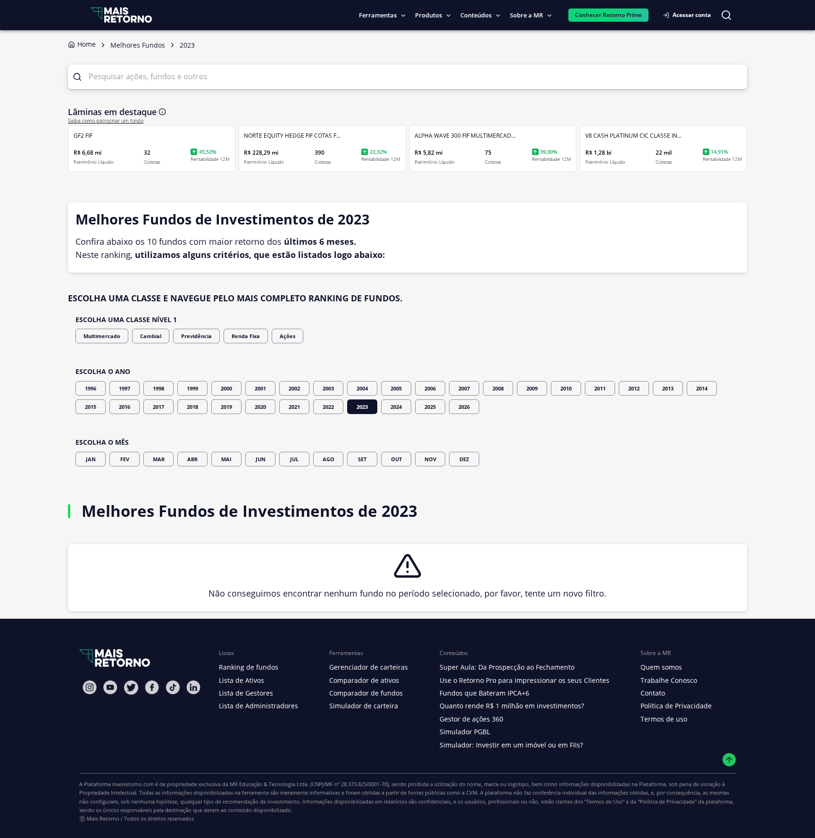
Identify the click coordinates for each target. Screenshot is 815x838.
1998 (158, 388)
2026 (464, 406)
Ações (287, 336)
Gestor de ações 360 (471, 718)
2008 (498, 388)
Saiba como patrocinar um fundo (105, 120)
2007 (464, 388)
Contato (652, 693)
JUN (261, 459)
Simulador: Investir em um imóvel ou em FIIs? (511, 744)
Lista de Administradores (258, 705)
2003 (328, 388)
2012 (634, 388)
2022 (328, 406)
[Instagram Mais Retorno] (90, 687)
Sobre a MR (526, 15)
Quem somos (661, 667)
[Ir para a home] (121, 15)
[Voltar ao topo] (729, 760)
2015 (90, 406)
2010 (566, 388)
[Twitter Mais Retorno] (131, 687)
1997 (124, 388)
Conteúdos (475, 15)
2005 (396, 388)
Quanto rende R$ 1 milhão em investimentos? (512, 705)
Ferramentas (378, 15)
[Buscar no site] (726, 15)
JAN (91, 459)
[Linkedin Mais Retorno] (193, 687)
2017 (158, 406)
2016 (124, 406)
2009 (532, 388)
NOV (430, 459)
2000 (226, 388)
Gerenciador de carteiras (368, 667)
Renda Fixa (246, 336)
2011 (600, 388)
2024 (396, 406)
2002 (294, 388)
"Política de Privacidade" (667, 801)
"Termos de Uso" (604, 801)
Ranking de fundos (248, 667)
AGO (328, 459)
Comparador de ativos (364, 680)
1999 (192, 388)
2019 (226, 406)
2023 (362, 406)
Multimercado (101, 336)
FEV (124, 459)
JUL (294, 459)
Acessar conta (692, 15)
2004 (362, 388)
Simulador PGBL (465, 731)
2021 (294, 406)
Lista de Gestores (246, 693)
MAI (226, 459)
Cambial (150, 336)
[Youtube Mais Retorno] (110, 687)
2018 (192, 406)
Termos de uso (663, 718)
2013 (668, 388)
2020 (260, 406)
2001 (260, 388)
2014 (701, 388)
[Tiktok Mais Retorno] (173, 687)
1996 (90, 388)
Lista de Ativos (241, 680)
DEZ (464, 459)
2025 (430, 406)
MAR (159, 459)
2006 (430, 388)
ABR (192, 459)
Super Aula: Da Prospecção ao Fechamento (507, 667)
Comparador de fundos (366, 693)
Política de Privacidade (676, 705)
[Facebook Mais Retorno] (152, 687)
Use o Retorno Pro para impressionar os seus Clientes (524, 680)
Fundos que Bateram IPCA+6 (484, 693)
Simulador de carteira (363, 705)
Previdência (196, 336)
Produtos (428, 15)
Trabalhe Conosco (668, 680)
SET (362, 459)
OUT (396, 459)
